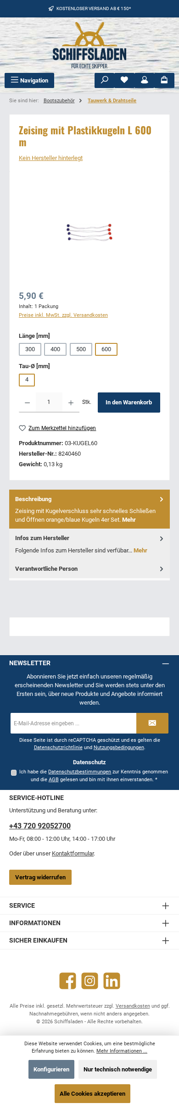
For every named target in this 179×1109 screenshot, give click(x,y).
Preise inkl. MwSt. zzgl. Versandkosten (63, 315)
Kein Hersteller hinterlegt (51, 157)
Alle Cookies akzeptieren (92, 1093)
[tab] (89, 509)
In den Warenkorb (129, 402)
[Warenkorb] (164, 80)
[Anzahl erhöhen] (70, 402)
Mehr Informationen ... (121, 1051)
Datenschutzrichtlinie (58, 747)
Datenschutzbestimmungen (79, 772)
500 (81, 349)
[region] (89, 232)
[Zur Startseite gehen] (89, 45)
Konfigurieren (51, 1069)
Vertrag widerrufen (40, 877)
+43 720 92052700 (40, 826)
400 (55, 349)
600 (106, 349)
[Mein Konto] (144, 80)
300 (30, 349)
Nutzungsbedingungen (119, 747)
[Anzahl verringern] (27, 402)
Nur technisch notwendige (118, 1069)
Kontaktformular (73, 853)
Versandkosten (133, 1006)
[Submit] (152, 723)
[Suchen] (105, 80)
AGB (54, 780)
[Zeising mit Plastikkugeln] (89, 232)
